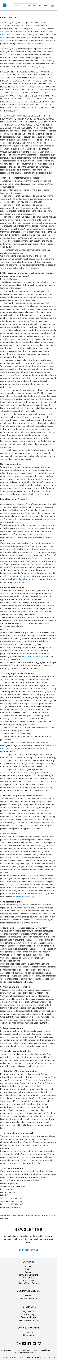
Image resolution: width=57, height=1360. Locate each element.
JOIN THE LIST (27, 1250)
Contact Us (28, 1332)
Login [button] (44, 5)
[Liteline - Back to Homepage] (7, 5)
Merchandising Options (29, 1320)
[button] (29, 5)
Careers (28, 1272)
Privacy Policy (28, 1278)
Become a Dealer (28, 1317)
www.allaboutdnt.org (40, 920)
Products (29, 1269)
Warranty (28, 1296)
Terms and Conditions (32, 656)
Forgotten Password (28, 1298)
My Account (28, 1312)
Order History (28, 1314)
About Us (28, 1266)
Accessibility (28, 1280)
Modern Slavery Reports (28, 1283)
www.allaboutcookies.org (22, 897)
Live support (28, 1335)
